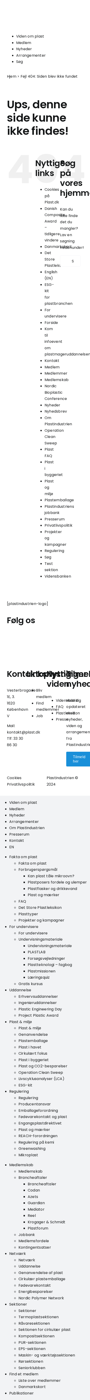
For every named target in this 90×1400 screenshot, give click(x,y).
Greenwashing (31, 1148)
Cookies (14, 778)
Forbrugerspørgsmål (37, 869)
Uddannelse (20, 990)
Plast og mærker (44, 895)
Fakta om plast (23, 857)
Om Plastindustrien (27, 828)
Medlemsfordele (33, 1241)
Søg (19, 61)
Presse (62, 719)
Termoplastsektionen (38, 1317)
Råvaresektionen (34, 1323)
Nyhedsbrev (56, 411)
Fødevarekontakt (34, 1285)
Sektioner (18, 1304)
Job (39, 716)
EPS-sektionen (31, 1348)
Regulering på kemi (36, 1142)
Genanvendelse (33, 1034)
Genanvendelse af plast (40, 1272)
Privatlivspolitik (58, 525)
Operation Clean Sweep (54, 437)
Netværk (17, 1253)
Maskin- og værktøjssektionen (46, 1355)
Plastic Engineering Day (40, 1009)
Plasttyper (28, 914)
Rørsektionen (30, 1361)
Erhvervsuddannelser (38, 996)
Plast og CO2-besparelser (42, 1066)
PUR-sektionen (32, 1342)
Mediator (36, 1209)
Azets (33, 1196)
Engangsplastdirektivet (40, 1123)
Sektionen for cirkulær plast (44, 1329)
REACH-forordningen (37, 1136)
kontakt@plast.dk (23, 732)
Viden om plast (30, 36)
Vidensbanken (58, 576)
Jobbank (26, 1234)
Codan (34, 1190)
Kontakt (52, 360)
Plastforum (38, 1228)
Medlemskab (57, 379)
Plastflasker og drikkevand (52, 888)
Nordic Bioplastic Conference (56, 392)
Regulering (54, 550)
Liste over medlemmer (39, 1380)
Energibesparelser (35, 1291)
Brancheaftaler (32, 1177)
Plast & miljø (20, 1021)
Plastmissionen (41, 971)
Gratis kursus (30, 983)
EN (11, 847)
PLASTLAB (36, 952)
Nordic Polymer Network (41, 1298)
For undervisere (24, 926)
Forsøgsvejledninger (46, 958)
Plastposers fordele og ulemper (57, 882)
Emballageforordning (38, 1110)
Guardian (36, 1203)
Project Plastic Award (38, 1015)
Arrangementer (31, 55)
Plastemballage (59, 500)
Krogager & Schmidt (46, 1222)
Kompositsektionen (36, 1336)
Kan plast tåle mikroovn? (51, 876)
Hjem (11, 76)
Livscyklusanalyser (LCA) (41, 1078)
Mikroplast (28, 1155)
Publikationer (21, 1393)
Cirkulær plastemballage (42, 1279)
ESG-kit (25, 1085)
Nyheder (24, 49)
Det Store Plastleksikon (40, 907)
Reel (32, 1215)
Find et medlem (23, 1374)
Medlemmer (56, 373)
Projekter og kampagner (41, 920)
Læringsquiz (39, 977)
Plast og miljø (49, 487)
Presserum (55, 519)
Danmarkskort (32, 1386)
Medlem (23, 42)
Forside (51, 322)
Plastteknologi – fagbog (50, 964)
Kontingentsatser (34, 1247)
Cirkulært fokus (33, 1053)
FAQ (60, 706)
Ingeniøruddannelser (37, 1002)
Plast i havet (29, 1047)
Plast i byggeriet (33, 1059)
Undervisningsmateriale (40, 939)
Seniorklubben (31, 1368)
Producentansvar (34, 1104)
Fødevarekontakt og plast (42, 1116)
